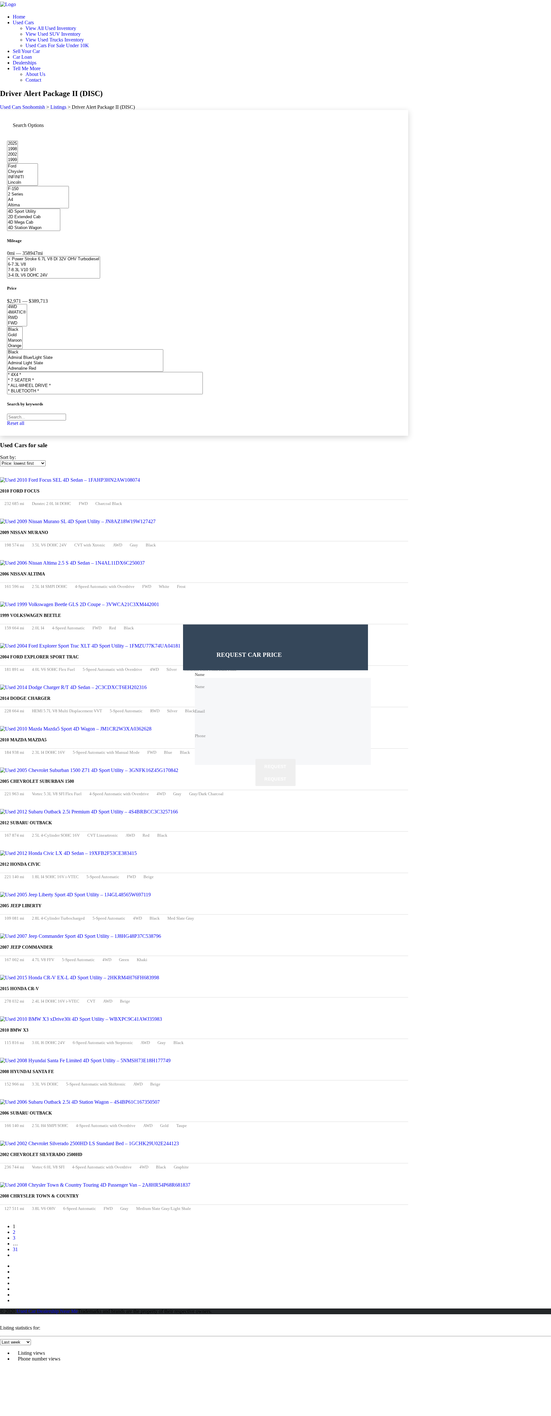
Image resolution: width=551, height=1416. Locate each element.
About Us (35, 74)
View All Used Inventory (51, 28)
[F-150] (38, 189)
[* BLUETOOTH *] (104, 391)
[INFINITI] (22, 177)
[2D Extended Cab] (33, 217)
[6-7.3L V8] (53, 264)
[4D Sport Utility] (33, 211)
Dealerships (24, 62)
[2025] (12, 143)
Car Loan (22, 57)
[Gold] (14, 335)
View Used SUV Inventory (53, 34)
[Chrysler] (22, 171)
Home (19, 16)
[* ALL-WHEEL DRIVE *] (104, 386)
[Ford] (22, 166)
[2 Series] (38, 194)
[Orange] (14, 346)
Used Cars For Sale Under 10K (57, 45)
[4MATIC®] (17, 312)
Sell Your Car (26, 51)
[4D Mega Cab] (33, 222)
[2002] (12, 154)
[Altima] (38, 205)
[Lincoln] (22, 182)
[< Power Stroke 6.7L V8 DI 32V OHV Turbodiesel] (53, 259)
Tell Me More (26, 68)
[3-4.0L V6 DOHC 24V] (53, 275)
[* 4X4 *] (104, 375)
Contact (33, 80)
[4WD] (17, 307)
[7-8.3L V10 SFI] (53, 270)
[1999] (12, 160)
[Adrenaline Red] (85, 368)
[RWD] (17, 318)
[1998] (12, 149)
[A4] (38, 200)
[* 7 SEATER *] (104, 380)
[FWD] (17, 323)
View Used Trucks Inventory (55, 39)
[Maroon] (14, 340)
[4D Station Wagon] (33, 228)
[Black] (14, 329)
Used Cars (23, 22)
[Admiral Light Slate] (85, 363)
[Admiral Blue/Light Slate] (85, 357)
